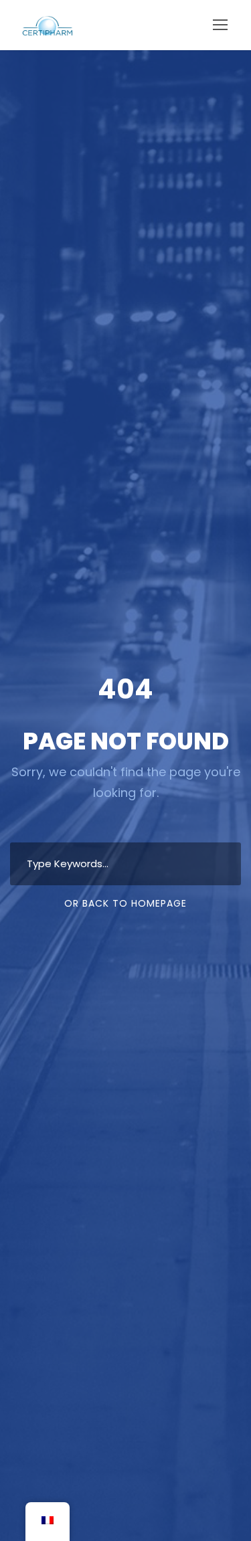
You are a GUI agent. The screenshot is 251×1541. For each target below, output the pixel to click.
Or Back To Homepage (125, 903)
